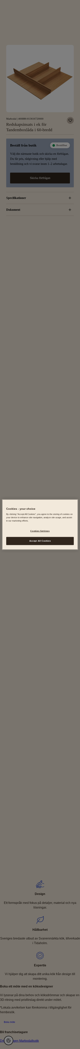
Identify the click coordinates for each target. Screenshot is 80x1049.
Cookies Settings (40, 531)
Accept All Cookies (40, 541)
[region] (40, 524)
